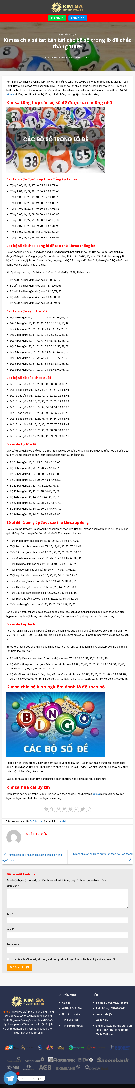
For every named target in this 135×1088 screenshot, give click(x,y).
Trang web (13, 944)
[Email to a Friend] (64, 809)
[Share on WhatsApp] (46, 809)
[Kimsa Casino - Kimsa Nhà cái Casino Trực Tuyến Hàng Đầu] (67, 7)
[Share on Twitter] (58, 809)
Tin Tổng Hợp (67, 34)
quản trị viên (82, 58)
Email (10, 929)
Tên (10, 914)
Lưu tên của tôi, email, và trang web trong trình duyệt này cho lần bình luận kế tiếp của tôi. (63, 959)
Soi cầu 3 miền (71, 1014)
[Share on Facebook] (52, 809)
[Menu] (4, 7)
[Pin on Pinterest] (70, 809)
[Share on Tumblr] (88, 809)
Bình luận (13, 885)
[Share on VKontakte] (76, 809)
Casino (66, 1002)
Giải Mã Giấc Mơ (72, 1008)
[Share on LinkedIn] (82, 809)
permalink (61, 821)
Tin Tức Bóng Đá (72, 1025)
